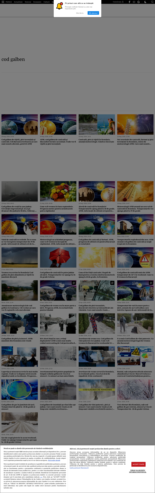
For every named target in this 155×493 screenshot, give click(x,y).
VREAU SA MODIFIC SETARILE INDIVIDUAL (137, 471)
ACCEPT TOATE (138, 464)
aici (41, 477)
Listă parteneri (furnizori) (79, 468)
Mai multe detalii (54, 460)
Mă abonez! (93, 13)
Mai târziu (80, 13)
